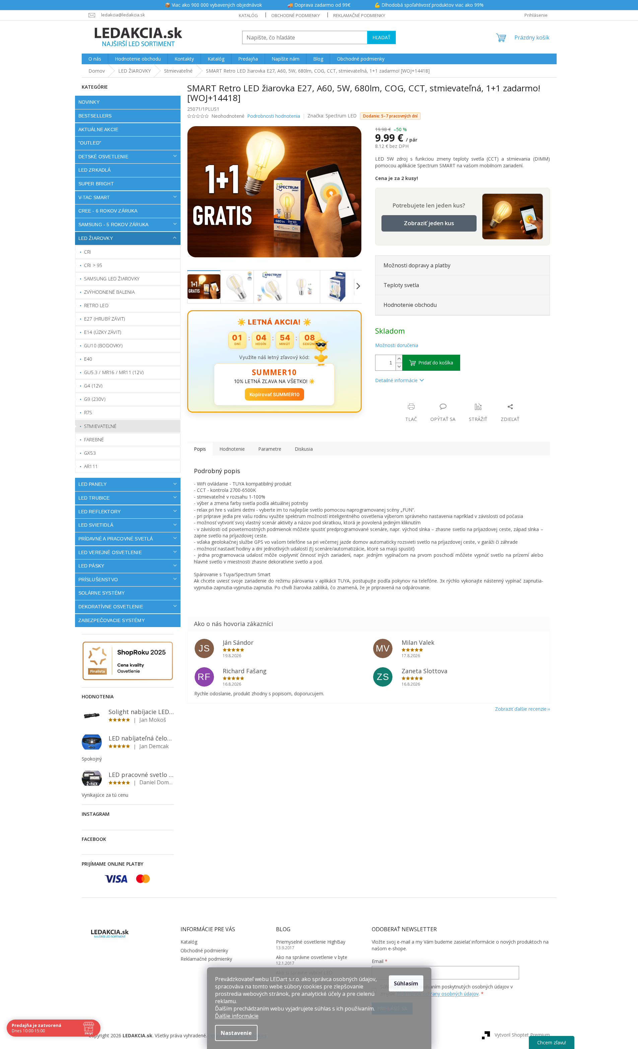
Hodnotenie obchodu (410, 305)
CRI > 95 (93, 265)
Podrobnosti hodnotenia (273, 116)
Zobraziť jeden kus (429, 223)
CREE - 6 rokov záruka (108, 210)
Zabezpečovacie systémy (111, 620)
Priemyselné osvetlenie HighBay (310, 942)
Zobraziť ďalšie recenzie (521, 709)
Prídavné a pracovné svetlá (115, 538)
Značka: (332, 115)
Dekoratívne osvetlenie (110, 606)
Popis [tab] (200, 449)
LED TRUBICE (94, 498)
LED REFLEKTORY (99, 511)
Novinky (88, 102)
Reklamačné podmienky (359, 15)
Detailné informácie (396, 380)
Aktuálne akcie (98, 129)
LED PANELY (92, 484)
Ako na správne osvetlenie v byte (311, 957)
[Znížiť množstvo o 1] (399, 366)
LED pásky (91, 566)
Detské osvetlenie (103, 156)
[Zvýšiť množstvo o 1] (399, 359)
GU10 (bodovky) (103, 345)
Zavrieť (421, 400)
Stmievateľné (100, 426)
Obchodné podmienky (295, 15)
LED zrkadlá (94, 170)
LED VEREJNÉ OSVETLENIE (110, 552)
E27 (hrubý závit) (104, 319)
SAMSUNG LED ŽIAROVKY (111, 278)
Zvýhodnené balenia (109, 292)
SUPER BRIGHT (96, 183)
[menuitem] (95, 59)
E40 (88, 359)
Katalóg (248, 15)
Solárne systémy (101, 593)
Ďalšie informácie (237, 1016)
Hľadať (381, 37)
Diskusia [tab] (304, 449)
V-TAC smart (94, 197)
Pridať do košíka (435, 362)
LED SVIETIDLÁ (96, 525)
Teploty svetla (401, 285)
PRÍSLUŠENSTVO (98, 579)
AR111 (91, 466)
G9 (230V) (94, 399)
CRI (87, 252)
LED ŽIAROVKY (95, 238)
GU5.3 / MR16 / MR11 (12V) (114, 372)
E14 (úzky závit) (102, 332)
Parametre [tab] (269, 449)
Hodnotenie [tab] (232, 449)
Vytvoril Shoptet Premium (522, 1035)
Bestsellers (95, 115)
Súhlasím (406, 983)
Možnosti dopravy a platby (416, 265)
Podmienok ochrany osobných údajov (438, 993)
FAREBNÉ (94, 439)
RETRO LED (96, 305)
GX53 (90, 453)
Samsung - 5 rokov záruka (113, 224)
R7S (88, 412)
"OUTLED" (89, 143)
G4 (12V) (93, 385)
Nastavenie (236, 1033)
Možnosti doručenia (396, 345)
